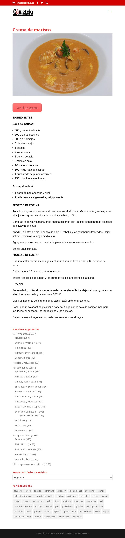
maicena (67, 501)
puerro (48, 511)
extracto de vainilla (44, 496)
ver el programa (27, 107)
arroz (28, 490)
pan (57, 506)
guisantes (84, 496)
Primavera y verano (25, 352)
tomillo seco (50, 516)
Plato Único (21, 444)
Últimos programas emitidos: (28, 464)
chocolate (89, 490)
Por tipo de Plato (21, 435)
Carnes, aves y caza (25, 381)
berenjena (49, 490)
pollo (28, 511)
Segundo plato (22, 459)
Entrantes (20, 439)
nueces (49, 506)
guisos (95, 496)
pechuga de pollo (94, 506)
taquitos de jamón (22, 516)
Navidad (19, 337)
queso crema (69, 511)
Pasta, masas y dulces (26, 396)
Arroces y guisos (23, 376)
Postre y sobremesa (25, 449)
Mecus (85, 533)
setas (97, 511)
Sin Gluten (20, 420)
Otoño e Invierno (24, 342)
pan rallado (67, 506)
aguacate (18, 490)
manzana (78, 501)
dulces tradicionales (23, 496)
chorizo (100, 490)
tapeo (106, 511)
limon (57, 501)
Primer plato (21, 454)
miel (101, 501)
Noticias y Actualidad (24, 362)
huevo (17, 501)
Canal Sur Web (56, 533)
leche (49, 501)
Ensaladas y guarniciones (28, 386)
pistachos (18, 511)
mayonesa (91, 501)
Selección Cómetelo (25, 411)
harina (104, 496)
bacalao (37, 490)
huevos (26, 501)
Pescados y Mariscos (26, 401)
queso (57, 511)
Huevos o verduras (25, 391)
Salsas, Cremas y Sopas (27, 406)
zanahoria (77, 516)
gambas (60, 496)
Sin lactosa (20, 425)
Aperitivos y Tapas (24, 371)
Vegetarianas (22, 430)
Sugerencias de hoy (27, 415)
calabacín (61, 490)
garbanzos (72, 496)
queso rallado (85, 511)
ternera (37, 516)
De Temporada (21, 333)
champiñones (75, 490)
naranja (38, 506)
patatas (79, 506)
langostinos (38, 501)
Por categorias (20, 367)
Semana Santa (22, 357)
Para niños (20, 347)
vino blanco (64, 516)
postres (37, 511)
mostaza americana (23, 506)
